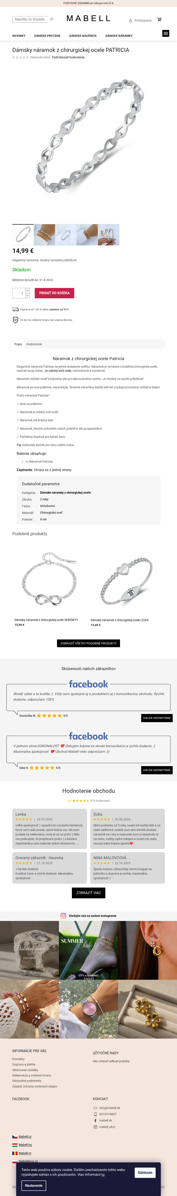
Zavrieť (41, 333)
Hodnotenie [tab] (34, 344)
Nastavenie (34, 1186)
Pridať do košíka (54, 293)
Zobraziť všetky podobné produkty (88, 643)
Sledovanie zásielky (25, 1070)
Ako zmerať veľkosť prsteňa (111, 1061)
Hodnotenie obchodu (88, 791)
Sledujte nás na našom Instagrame (93, 916)
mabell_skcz (107, 1127)
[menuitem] (19, 34)
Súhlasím (145, 1173)
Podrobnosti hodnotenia (68, 57)
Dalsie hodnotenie (157, 718)
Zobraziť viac (88, 893)
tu (102, 1175)
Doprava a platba (23, 1064)
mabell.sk (105, 1120)
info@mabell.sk (109, 1108)
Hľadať (51, 19)
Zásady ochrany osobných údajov (34, 1086)
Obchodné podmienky (26, 1080)
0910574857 (108, 1114)
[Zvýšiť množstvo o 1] (27, 290)
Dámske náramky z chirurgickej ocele (65, 492)
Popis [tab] (18, 344)
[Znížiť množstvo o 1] (27, 295)
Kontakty (18, 1059)
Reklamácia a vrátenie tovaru (31, 1075)
